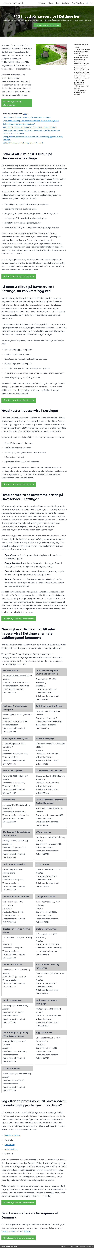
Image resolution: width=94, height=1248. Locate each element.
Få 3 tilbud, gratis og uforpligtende (47, 25)
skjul (25, 114)
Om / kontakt (78, 3)
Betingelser (89, 1246)
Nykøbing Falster (12, 1135)
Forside (42, 3)
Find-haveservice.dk (13, 2)
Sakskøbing (10, 1144)
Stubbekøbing (11, 1149)
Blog (76, 1246)
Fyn (57, 3)
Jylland (50, 3)
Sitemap (82, 1246)
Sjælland (65, 3)
